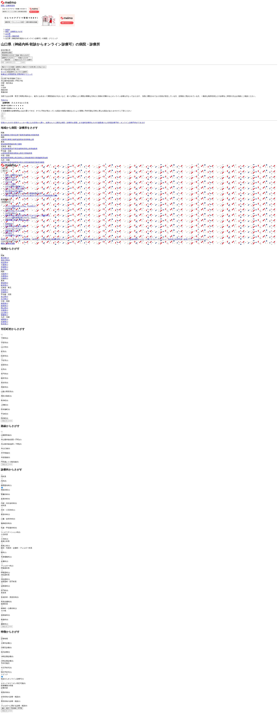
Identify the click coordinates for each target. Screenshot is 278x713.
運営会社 (8, 233)
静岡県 (8, 144)
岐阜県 (14, 144)
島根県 (8, 158)
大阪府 (3, 139)
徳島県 (29, 158)
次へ (3, 118)
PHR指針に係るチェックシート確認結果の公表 (23, 193)
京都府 (14, 139)
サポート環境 (10, 184)
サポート (8, 182)
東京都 (3, 135)
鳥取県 (3, 158)
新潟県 (14, 153)
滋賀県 (19, 139)
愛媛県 (40, 158)
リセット (4, 421)
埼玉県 (15, 135)
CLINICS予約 (10, 208)
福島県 (34, 149)
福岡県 (3, 162)
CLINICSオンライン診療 (14, 211)
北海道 (3, 149)
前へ (3, 113)
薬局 (13, 6)
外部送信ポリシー (12, 231)
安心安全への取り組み (14, 191)
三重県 (19, 144)
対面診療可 (10, 72)
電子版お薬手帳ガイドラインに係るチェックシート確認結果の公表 (31, 195)
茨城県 (26, 135)
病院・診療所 (6, 6)
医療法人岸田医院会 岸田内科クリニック (17, 74)
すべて (3, 72)
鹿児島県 (35, 162)
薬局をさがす (10, 177)
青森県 (8, 149)
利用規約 (8, 224)
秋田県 (24, 149)
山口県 (24, 158)
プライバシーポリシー (14, 228)
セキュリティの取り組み (14, 189)
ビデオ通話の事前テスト (14, 186)
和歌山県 (30, 139)
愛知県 (3, 144)
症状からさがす (11, 179)
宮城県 (19, 149)
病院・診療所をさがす (14, 175)
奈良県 (24, 139)
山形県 (29, 149)
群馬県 (36, 135)
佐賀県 (8, 162)
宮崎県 (29, 162)
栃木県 (31, 135)
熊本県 (19, 162)
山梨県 (3, 153)
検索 (23, 62)
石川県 (24, 153)
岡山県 (14, 158)
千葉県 (20, 135)
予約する (4, 100)
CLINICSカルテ (11, 213)
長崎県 (14, 162)
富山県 (19, 153)
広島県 (19, 158)
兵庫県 (8, 139)
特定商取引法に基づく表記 (15, 226)
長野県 (8, 153)
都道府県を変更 (7, 52)
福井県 (29, 153)
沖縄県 (41, 162)
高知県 (45, 158)
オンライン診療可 (21, 72)
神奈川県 (9, 135)
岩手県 (14, 149)
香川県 (34, 158)
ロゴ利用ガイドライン (14, 235)
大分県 (24, 162)
